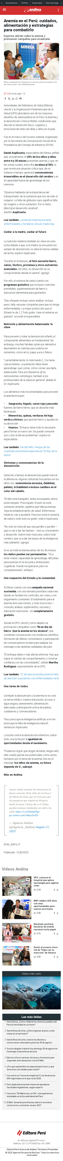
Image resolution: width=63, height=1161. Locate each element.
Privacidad (53, 1149)
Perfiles (24, 3)
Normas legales (53, 3)
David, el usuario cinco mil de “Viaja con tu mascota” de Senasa (46, 950)
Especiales (37, 3)
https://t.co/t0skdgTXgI (27, 811)
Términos (42, 1149)
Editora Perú (12, 1149)
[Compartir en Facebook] (54, 889)
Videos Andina (15, 869)
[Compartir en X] (57, 889)
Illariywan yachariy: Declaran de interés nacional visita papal (45, 927)
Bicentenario (11, 3)
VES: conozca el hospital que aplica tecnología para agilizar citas (46, 881)
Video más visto (31, 973)
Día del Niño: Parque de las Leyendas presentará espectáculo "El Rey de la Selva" (30, 451)
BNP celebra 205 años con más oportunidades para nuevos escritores (45, 904)
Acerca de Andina (28, 1149)
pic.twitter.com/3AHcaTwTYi (23, 815)
